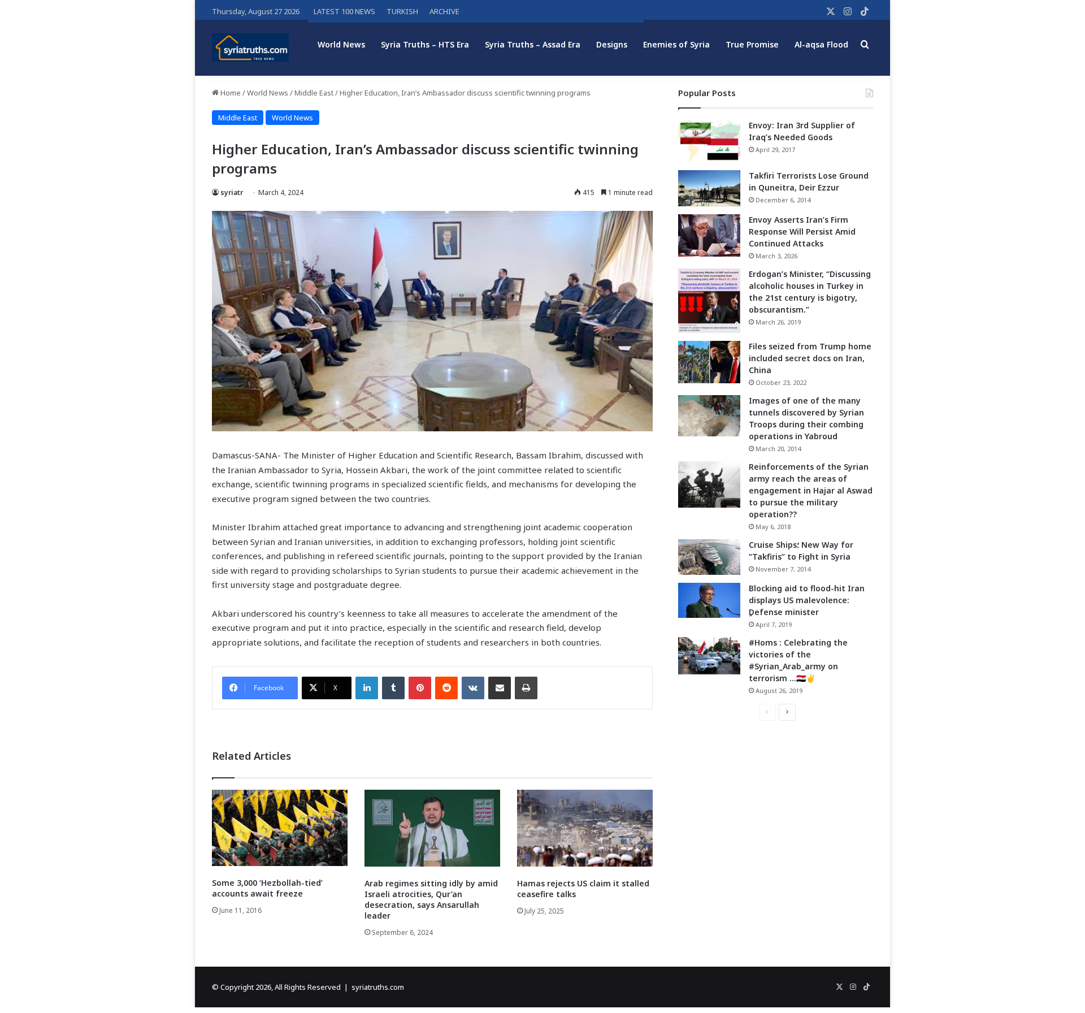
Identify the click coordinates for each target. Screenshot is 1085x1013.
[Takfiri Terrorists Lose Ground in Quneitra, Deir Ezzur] (709, 188)
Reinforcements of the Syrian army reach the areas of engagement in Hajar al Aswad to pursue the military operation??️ (811, 490)
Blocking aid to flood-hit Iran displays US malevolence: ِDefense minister (807, 600)
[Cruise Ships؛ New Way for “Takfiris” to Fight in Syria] (709, 557)
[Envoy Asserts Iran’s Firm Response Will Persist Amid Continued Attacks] (709, 235)
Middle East (313, 93)
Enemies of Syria (676, 44)
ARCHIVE (444, 11)
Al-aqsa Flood (821, 44)
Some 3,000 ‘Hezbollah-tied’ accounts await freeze (267, 888)
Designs (611, 44)
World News (341, 44)
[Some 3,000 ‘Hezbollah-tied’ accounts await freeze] (280, 828)
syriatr (231, 192)
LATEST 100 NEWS (344, 11)
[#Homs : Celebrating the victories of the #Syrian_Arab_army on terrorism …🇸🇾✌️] (709, 655)
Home (230, 93)
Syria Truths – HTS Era (425, 44)
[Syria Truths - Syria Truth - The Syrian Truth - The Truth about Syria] (250, 47)
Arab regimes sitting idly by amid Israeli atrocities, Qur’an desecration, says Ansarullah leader (431, 899)
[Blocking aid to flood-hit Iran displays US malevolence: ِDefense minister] (709, 600)
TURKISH (402, 11)
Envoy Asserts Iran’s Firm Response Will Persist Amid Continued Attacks (802, 231)
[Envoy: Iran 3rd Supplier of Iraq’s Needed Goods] (709, 141)
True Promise (752, 44)
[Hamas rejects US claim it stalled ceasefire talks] (585, 828)
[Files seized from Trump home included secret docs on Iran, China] (709, 362)
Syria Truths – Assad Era (532, 44)
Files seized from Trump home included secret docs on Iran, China (810, 358)
